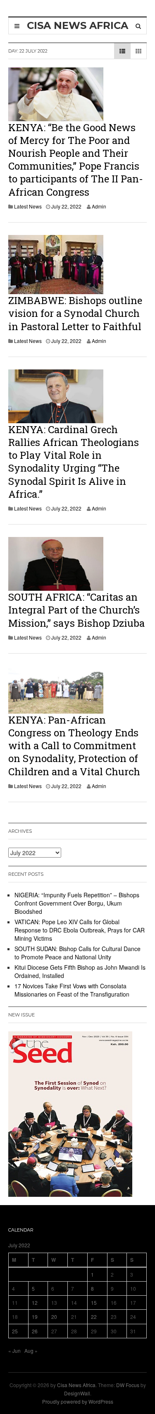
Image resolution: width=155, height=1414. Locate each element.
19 (35, 1316)
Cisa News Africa (76, 1384)
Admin (99, 206)
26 (35, 1331)
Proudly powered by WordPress (77, 1401)
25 (15, 1331)
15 (94, 1302)
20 (54, 1316)
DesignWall (77, 1393)
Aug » (31, 1350)
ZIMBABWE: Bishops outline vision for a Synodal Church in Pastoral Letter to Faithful (75, 313)
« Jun (14, 1350)
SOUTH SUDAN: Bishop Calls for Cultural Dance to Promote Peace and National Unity (77, 952)
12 (35, 1302)
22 (94, 1316)
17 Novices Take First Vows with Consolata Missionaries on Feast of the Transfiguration (71, 990)
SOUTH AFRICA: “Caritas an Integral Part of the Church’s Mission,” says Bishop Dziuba (76, 609)
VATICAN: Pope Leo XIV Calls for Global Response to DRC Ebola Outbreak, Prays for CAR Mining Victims (79, 930)
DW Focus (127, 1384)
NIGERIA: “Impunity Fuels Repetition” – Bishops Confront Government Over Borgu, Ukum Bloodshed (76, 903)
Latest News (28, 206)
